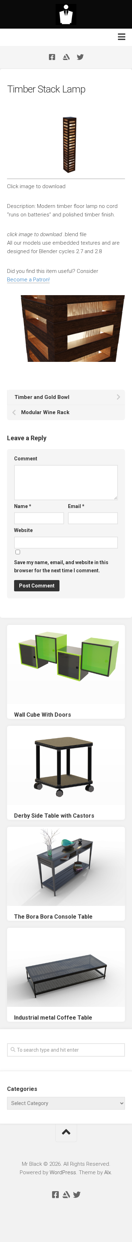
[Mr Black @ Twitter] (80, 57)
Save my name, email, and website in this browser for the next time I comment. (61, 566)
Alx (107, 1172)
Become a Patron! (28, 279)
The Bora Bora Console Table (53, 916)
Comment (25, 458)
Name (22, 506)
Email (76, 506)
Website (23, 530)
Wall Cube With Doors (42, 714)
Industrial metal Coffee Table (53, 1017)
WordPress (63, 1172)
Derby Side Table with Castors (54, 815)
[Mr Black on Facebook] (52, 57)
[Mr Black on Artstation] (66, 57)
